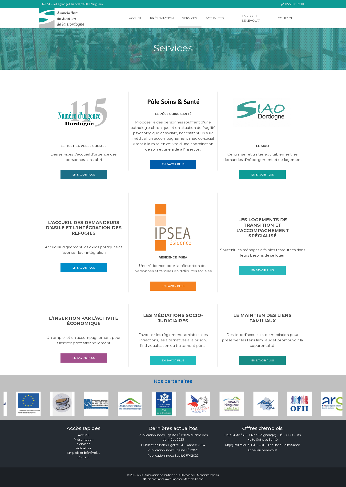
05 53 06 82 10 (294, 4)
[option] (20, 404)
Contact (285, 18)
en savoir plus (83, 174)
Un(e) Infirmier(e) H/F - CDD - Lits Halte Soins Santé (262, 445)
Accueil (135, 18)
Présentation (162, 18)
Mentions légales (208, 475)
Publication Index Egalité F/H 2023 (173, 450)
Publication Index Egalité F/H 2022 (173, 455)
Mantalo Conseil (193, 479)
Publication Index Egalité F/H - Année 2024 (173, 445)
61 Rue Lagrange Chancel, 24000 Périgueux (75, 4)
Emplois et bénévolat (250, 18)
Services (189, 18)
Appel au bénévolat (262, 450)
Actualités (215, 18)
